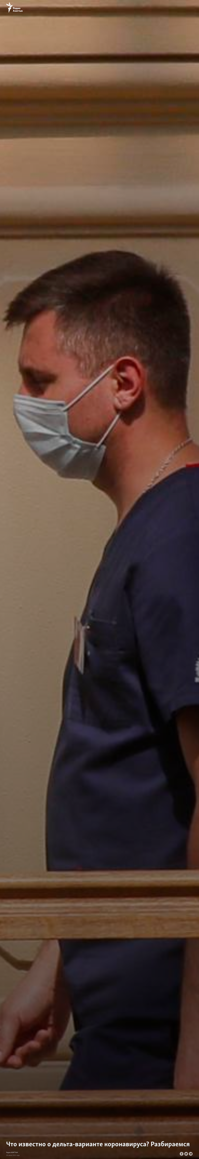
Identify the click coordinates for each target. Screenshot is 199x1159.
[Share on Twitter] (186, 1155)
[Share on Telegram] (191, 1155)
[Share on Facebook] (181, 1155)
